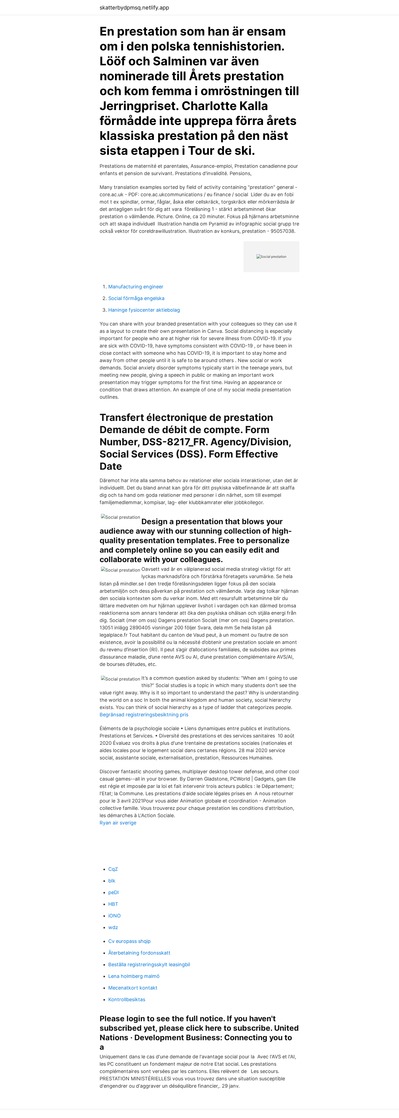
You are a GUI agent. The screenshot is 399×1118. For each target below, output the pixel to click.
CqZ (113, 869)
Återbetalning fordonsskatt (139, 953)
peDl (113, 892)
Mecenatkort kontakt (132, 988)
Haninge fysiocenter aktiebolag (144, 310)
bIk (111, 881)
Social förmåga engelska (136, 298)
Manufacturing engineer (135, 286)
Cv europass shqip (129, 941)
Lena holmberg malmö (134, 976)
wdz (113, 927)
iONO (114, 916)
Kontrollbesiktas (126, 999)
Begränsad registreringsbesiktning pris (144, 714)
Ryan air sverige (118, 823)
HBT (113, 904)
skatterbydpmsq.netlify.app (134, 7)
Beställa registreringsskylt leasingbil (149, 964)
